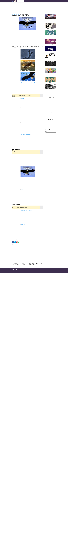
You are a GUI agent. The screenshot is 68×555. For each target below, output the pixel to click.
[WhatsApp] (18, 242)
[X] (15, 242)
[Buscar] (23, 1)
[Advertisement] (34, 8)
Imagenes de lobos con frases (16, 270)
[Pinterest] (16, 242)
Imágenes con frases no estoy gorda (37, 244)
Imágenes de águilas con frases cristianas (18, 244)
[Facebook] (13, 242)
